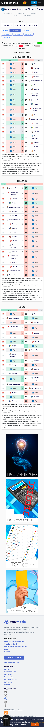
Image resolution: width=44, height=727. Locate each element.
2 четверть (26, 30)
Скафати (36, 104)
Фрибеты (7, 652)
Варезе (36, 72)
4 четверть (18, 34)
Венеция (36, 142)
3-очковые (6, 37)
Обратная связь (14, 657)
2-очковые (28, 34)
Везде (28, 52)
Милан (36, 76)
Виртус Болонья (36, 80)
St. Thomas (8, 682)
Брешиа (36, 89)
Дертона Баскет (36, 100)
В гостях (22, 52)
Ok (35, 725)
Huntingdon (8, 674)
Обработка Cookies (11, 644)
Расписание (20, 25)
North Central (8, 677)
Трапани (36, 68)
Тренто (36, 64)
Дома (16, 52)
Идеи (6, 649)
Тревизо (36, 115)
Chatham (7, 669)
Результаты (32, 25)
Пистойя (36, 85)
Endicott (7, 685)
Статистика (7, 25)
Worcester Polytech (10, 679)
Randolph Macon (10, 672)
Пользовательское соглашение (15, 646)
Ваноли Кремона (36, 119)
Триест (36, 123)
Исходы (5, 30)
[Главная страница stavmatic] (9, 3)
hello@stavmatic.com (11, 662)
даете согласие (37, 722)
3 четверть (6, 34)
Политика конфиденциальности (15, 641)
